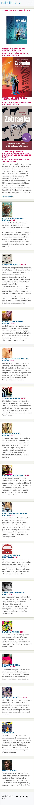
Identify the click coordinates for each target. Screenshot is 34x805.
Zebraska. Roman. (11, 265)
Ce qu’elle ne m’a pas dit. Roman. (15, 359)
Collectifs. (8, 733)
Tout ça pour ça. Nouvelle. (11, 556)
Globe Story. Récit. (12, 697)
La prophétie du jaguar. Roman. (15, 514)
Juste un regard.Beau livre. (13, 593)
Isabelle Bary (9, 771)
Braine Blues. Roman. (13, 475)
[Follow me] (17, 796)
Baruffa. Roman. (10, 632)
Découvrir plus (7, 197)
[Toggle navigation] (30, 3)
